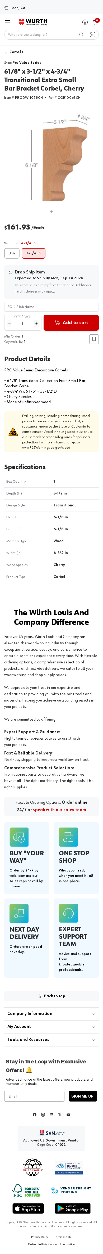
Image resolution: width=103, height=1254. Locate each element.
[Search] (81, 34)
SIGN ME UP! (83, 1096)
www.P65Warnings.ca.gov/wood (46, 448)
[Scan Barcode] (92, 34)
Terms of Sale (63, 1237)
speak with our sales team (59, 810)
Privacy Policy (39, 1237)
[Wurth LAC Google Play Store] (73, 1208)
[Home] (33, 22)
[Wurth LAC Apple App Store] (28, 1208)
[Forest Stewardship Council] (26, 1190)
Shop (22, 63)
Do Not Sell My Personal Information (51, 1244)
